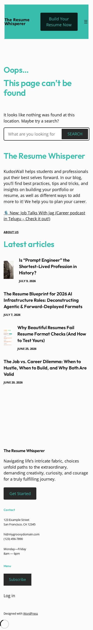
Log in (9, 595)
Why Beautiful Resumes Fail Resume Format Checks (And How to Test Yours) (51, 334)
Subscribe (17, 579)
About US (11, 232)
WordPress (30, 613)
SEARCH (74, 134)
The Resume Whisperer (17, 21)
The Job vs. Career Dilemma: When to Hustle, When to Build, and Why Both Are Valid (45, 368)
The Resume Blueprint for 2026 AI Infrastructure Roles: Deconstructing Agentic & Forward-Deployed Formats (43, 300)
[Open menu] (85, 21)
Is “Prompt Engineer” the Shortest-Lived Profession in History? (48, 266)
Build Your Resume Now (59, 21)
